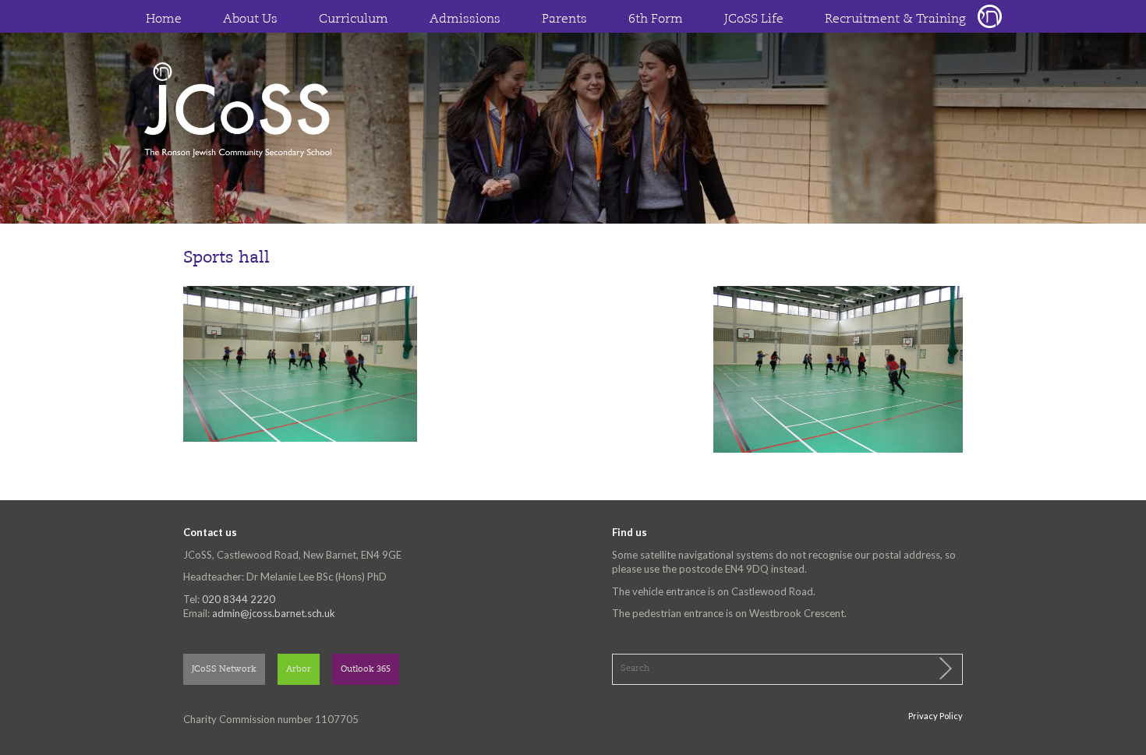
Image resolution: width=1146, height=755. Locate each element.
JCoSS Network (224, 669)
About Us (250, 19)
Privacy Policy (935, 716)
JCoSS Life (753, 19)
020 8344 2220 (238, 599)
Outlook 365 (366, 669)
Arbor (298, 669)
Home (164, 19)
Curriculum (353, 19)
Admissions (465, 19)
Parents (564, 19)
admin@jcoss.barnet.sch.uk (273, 613)
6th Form (655, 19)
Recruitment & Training (895, 19)
